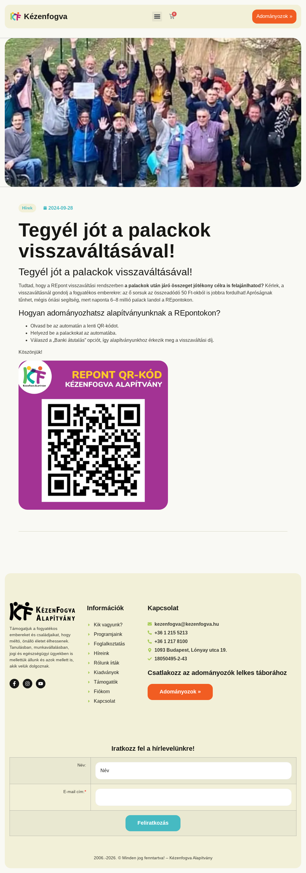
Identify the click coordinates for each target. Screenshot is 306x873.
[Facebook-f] (14, 683)
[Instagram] (27, 683)
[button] (157, 16)
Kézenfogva (45, 16)
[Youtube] (40, 683)
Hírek (27, 207)
